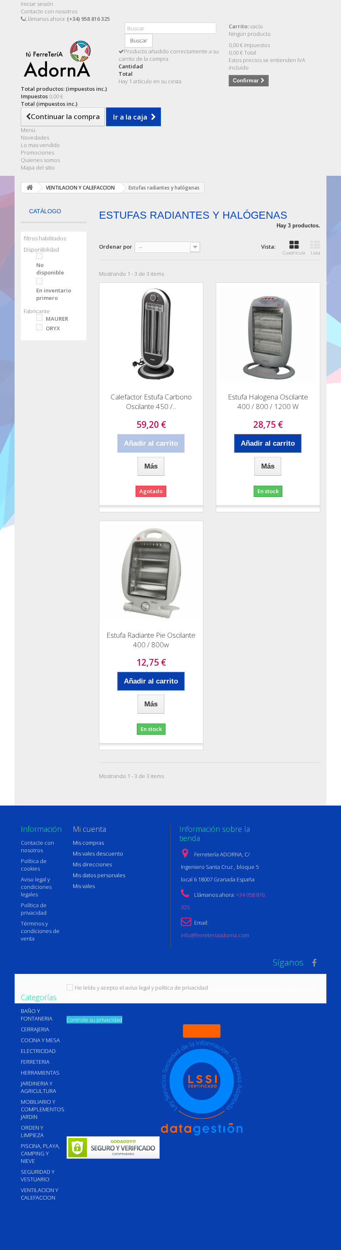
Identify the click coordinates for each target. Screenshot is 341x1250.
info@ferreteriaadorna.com (215, 935)
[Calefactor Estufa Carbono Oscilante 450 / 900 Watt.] (151, 335)
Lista (315, 253)
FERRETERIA (35, 1061)
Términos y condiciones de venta (40, 931)
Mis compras (88, 842)
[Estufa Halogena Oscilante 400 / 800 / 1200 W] (268, 335)
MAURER (57, 318)
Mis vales (84, 886)
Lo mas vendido (40, 145)
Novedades (35, 137)
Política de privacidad (34, 908)
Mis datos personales (99, 875)
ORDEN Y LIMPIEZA (32, 1131)
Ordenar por (115, 246)
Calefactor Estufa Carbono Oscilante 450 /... (151, 401)
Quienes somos (40, 160)
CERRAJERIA (35, 1029)
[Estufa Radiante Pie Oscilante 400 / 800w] (151, 573)
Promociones (37, 152)
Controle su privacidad (94, 1019)
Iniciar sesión (37, 3)
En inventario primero (53, 294)
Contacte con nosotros (49, 11)
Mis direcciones (92, 864)
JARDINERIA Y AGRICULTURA (38, 1087)
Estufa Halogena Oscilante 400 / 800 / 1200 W (268, 401)
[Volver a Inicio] (29, 187)
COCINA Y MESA (40, 1040)
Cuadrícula (294, 253)
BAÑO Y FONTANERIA (36, 1014)
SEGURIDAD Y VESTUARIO (37, 1175)
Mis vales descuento (98, 853)
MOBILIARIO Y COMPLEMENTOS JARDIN (42, 1109)
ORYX (53, 328)
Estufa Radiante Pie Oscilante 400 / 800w (150, 639)
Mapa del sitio (38, 167)
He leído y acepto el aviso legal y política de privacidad (141, 987)
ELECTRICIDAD (38, 1051)
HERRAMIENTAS (40, 1072)
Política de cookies (34, 864)
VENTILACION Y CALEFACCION (39, 1193)
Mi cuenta (89, 829)
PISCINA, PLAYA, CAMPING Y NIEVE (40, 1153)
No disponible (50, 268)
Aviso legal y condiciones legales (36, 887)
